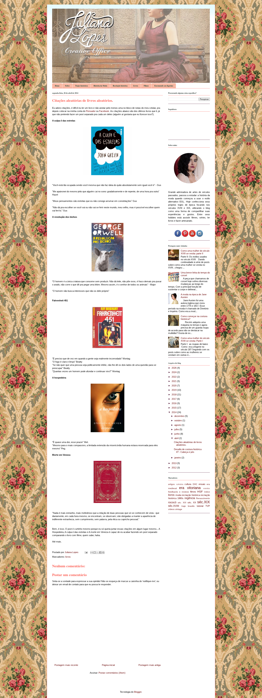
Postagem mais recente (66, 665)
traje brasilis (188, 506)
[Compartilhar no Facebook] (100, 552)
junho (177, 433)
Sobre (67, 85)
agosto (178, 425)
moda (178, 495)
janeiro (177, 457)
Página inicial (108, 665)
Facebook (104, 111)
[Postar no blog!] (94, 552)
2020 (174, 385)
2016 (174, 403)
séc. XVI (182, 502)
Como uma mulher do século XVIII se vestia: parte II (195, 252)
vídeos (171, 509)
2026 (174, 368)
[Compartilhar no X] (97, 552)
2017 (174, 399)
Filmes (146, 85)
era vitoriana (189, 488)
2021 (174, 381)
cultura (188, 484)
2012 (174, 467)
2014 (174, 412)
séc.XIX (203, 502)
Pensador (91, 111)
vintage (178, 509)
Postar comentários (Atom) (112, 672)
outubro (178, 420)
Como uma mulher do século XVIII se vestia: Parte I (195, 339)
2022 (174, 376)
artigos (171, 484)
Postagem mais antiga (149, 665)
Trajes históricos (81, 85)
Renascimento (203, 498)
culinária (179, 484)
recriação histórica (191, 495)
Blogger (137, 692)
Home (57, 85)
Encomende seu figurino (163, 85)
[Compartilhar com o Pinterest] (103, 552)
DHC (195, 484)
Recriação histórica (120, 85)
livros (68, 556)
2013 (174, 463)
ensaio (202, 484)
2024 (174, 372)
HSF (200, 491)
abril (176, 438)
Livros (135, 85)
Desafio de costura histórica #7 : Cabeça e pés (188, 450)
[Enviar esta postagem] (86, 552)
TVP (207, 506)
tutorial (200, 506)
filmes (193, 491)
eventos (206, 488)
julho (177, 429)
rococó (172, 502)
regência (190, 498)
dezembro (179, 416)
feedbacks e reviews (178, 492)
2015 (174, 407)
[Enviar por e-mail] (91, 552)
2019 (174, 390)
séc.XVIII (173, 505)
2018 (174, 394)
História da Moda (100, 85)
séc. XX (192, 502)
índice (207, 492)
